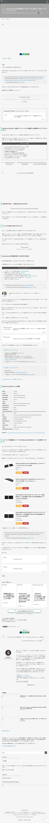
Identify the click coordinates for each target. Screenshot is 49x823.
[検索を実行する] (46, 752)
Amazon (19, 472)
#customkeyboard (33, 78)
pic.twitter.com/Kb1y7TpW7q (29, 80)
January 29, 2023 (31, 374)
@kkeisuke (17, 279)
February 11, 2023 (20, 82)
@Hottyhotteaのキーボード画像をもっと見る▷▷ (12, 379)
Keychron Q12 (17, 90)
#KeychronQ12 (26, 78)
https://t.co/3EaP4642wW (28, 285)
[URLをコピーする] (28, 54)
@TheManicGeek (25, 271)
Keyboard (17, 12)
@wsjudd (23, 272)
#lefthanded (39, 78)
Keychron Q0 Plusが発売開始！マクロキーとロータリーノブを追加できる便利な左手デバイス (29, 329)
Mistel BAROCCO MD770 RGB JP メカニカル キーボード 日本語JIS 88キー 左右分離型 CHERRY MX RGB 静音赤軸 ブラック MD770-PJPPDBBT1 (30, 514)
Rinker (20, 467)
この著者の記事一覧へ (30, 685)
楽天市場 (25, 472)
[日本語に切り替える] (4, 58)
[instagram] (25, 681)
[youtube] (27, 681)
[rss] (25, 810)
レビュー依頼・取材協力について (37, 812)
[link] (17, 681)
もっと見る (24, 101)
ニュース (29, 12)
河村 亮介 (8, 657)
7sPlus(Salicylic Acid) (17, 568)
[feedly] (24, 810)
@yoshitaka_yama (26, 274)
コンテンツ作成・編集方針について (24, 812)
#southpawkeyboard (9, 80)
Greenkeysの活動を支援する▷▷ (9, 746)
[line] (23, 810)
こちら (3, 621)
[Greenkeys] (4, 2)
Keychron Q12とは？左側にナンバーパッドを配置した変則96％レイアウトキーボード (23, 99)
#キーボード (15, 350)
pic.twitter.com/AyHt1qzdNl (21, 372)
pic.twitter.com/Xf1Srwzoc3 (10, 359)
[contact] (27, 810)
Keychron (26, 12)
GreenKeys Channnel (16, 814)
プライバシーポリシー (7, 813)
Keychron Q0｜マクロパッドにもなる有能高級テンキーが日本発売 (26, 338)
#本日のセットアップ (9, 350)
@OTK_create (28, 277)
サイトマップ (21, 813)
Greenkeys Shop (25, 814)
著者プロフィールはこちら (23, 674)
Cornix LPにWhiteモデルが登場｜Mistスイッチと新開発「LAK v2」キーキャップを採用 (28, 116)
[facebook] (21, 681)
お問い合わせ (34, 813)
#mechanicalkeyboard (18, 80)
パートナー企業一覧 (32, 814)
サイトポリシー (15, 813)
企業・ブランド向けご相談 (7, 769)
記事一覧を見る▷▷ (6, 730)
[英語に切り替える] (9, 58)
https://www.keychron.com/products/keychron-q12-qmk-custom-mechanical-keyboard (26, 432)
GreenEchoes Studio (6, 778)
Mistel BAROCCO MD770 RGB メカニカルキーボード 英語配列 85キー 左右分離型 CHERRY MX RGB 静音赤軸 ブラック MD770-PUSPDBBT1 (30, 496)
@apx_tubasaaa (34, 275)
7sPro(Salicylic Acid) (17, 559)
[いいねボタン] (3, 65)
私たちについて (28, 813)
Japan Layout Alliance (41, 813)
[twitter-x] (23, 681)
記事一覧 (22, 12)
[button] (21, 54)
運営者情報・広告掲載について (11, 812)
